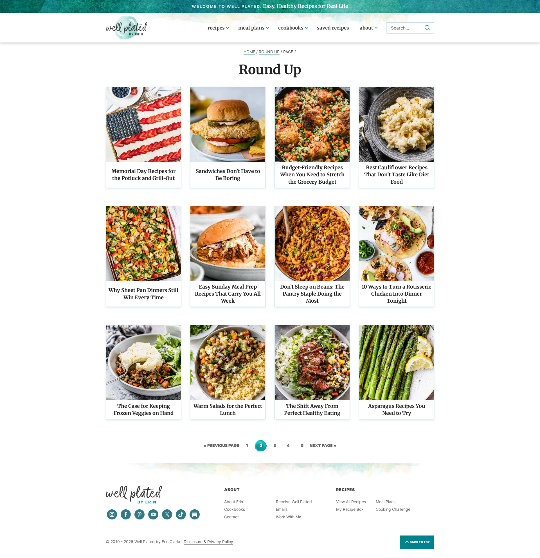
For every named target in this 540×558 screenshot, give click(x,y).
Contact (231, 516)
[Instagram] (112, 514)
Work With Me (288, 516)
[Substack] (195, 514)
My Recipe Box (350, 509)
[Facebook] (126, 514)
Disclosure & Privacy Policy (208, 541)
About (366, 28)
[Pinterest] (139, 514)
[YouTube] (153, 514)
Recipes (216, 28)
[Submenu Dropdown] (267, 27)
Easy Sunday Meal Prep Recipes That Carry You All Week (228, 294)
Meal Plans (251, 28)
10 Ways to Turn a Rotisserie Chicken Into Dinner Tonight (396, 294)
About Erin (233, 501)
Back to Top (419, 542)
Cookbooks (290, 28)
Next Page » (323, 447)
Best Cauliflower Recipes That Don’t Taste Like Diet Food (396, 174)
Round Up (269, 51)
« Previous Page (221, 447)
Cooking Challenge (393, 509)
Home (249, 51)
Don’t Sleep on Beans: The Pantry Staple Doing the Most (312, 294)
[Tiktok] (181, 514)
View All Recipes (351, 501)
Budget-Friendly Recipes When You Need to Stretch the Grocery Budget (312, 174)
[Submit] (427, 28)
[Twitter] (167, 514)
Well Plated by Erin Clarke (127, 27)
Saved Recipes (333, 28)
